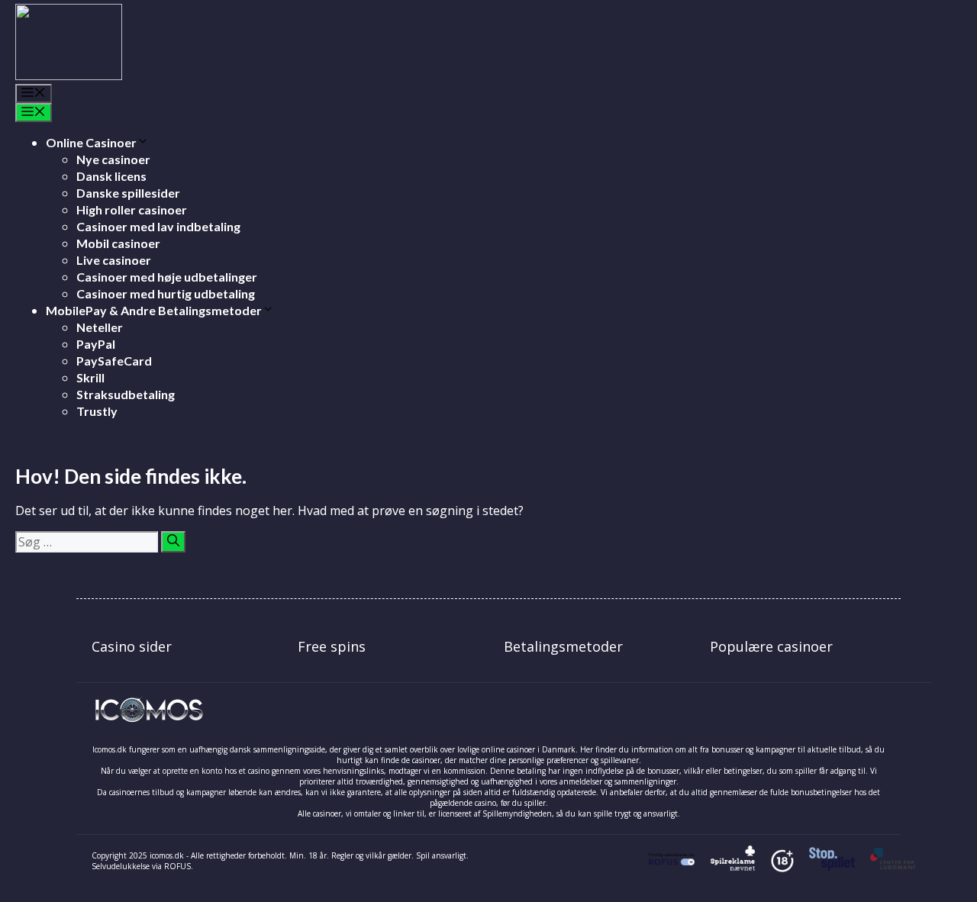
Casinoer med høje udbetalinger (166, 276)
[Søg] (173, 541)
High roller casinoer (131, 209)
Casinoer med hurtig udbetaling (165, 293)
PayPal (95, 344)
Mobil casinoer (118, 243)
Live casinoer (113, 260)
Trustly (97, 411)
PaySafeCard (114, 360)
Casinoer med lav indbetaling (158, 226)
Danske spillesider (128, 192)
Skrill (90, 377)
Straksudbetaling (125, 394)
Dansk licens (111, 176)
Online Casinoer (91, 142)
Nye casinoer (113, 159)
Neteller (99, 327)
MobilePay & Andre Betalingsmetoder (154, 310)
